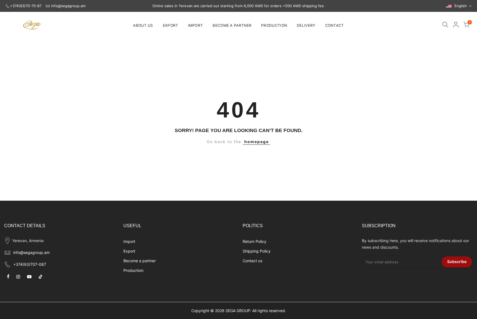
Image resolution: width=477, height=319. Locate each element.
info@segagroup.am (68, 6)
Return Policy (254, 241)
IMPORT (195, 25)
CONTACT (334, 25)
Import (129, 241)
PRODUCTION (274, 25)
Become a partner (139, 260)
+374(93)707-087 (29, 264)
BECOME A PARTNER (232, 25)
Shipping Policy (257, 251)
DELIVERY (306, 25)
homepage (256, 141)
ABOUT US (143, 25)
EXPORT (170, 25)
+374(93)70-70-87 (25, 6)
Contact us (252, 260)
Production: (133, 270)
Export (129, 251)
